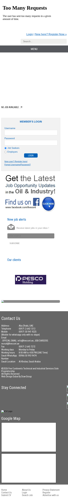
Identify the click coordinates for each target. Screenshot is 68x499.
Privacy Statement (51, 490)
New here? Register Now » (51, 34)
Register (46, 492)
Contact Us (6, 492)
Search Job (27, 495)
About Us (26, 490)
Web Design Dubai (10, 376)
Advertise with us (51, 495)
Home (4, 490)
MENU (34, 49)
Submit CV (6, 495)
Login (29, 34)
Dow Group (26, 376)
